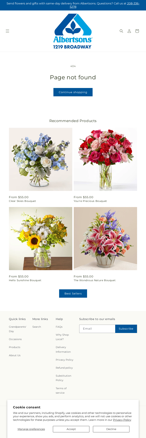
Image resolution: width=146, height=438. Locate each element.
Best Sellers (73, 293)
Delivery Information (63, 349)
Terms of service (61, 390)
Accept (71, 429)
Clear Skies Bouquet (22, 201)
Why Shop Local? (62, 337)
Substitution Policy (63, 378)
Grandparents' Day (17, 329)
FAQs (59, 326)
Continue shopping (73, 92)
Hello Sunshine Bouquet (25, 280)
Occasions (15, 339)
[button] (7, 31)
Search (36, 326)
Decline (111, 429)
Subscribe (126, 328)
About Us (14, 355)
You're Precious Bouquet (90, 201)
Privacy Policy (122, 420)
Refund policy (64, 367)
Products (14, 347)
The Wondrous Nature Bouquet (95, 280)
